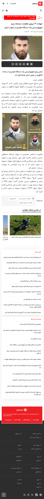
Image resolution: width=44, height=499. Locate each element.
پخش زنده (8, 420)
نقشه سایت (17, 420)
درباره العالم (26, 420)
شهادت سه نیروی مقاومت (25, 203)
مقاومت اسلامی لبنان (25, 199)
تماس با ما (36, 420)
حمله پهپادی (13, 199)
